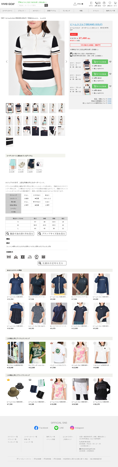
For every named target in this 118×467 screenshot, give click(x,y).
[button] (66, 61)
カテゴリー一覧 (13, 437)
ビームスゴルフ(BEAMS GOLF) (86, 24)
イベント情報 (50, 439)
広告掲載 (58, 459)
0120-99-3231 (78, 56)
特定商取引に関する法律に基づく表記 (75, 459)
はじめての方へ (68, 437)
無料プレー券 (50, 437)
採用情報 (48, 459)
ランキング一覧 (13, 442)
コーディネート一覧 (30, 437)
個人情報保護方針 (96, 459)
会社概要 (38, 459)
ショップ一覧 (28, 442)
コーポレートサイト (24, 459)
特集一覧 (27, 439)
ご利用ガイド (67, 439)
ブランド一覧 (12, 439)
